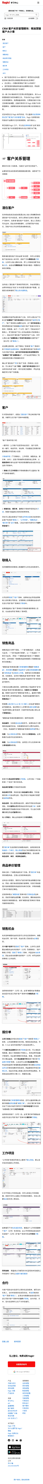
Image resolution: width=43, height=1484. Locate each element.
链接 (10, 597)
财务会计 (25, 1403)
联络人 (5, 51)
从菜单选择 (13, 742)
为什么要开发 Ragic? (15, 1428)
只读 (33, 806)
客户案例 (11, 1408)
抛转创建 (12, 1103)
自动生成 (18, 723)
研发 (24, 1413)
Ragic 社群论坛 (13, 1433)
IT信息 (24, 1411)
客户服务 (25, 1406)
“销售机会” (34, 520)
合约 (4, 73)
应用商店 (27, 125)
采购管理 (25, 1388)
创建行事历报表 (21, 1274)
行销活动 (25, 1401)
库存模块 (9, 670)
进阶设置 (32, 707)
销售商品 (5, 54)
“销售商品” (16, 894)
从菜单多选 (13, 734)
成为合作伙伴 (12, 1411)
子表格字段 (6, 456)
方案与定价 (12, 1383)
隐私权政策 (25, 1480)
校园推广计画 (12, 1413)
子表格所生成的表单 (11, 349)
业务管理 (25, 1383)
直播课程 (11, 1406)
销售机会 (5, 62)
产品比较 (11, 1393)
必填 (35, 938)
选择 (32, 1293)
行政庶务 (25, 1408)
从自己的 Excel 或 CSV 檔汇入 (18, 704)
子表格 (22, 603)
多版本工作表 (18, 673)
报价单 (5, 66)
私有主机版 (12, 1386)
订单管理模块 (23, 667)
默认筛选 (18, 850)
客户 (4, 47)
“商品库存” (22, 670)
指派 (5, 1199)
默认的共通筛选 (21, 290)
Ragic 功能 (11, 1391)
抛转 (34, 320)
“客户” (32, 346)
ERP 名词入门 (12, 1418)
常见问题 (11, 1416)
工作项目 (5, 69)
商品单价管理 (7, 58)
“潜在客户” (24, 414)
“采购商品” (8, 673)
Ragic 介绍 (11, 1426)
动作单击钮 (26, 517)
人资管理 (25, 1396)
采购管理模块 (34, 670)
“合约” (12, 523)
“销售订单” (21, 1103)
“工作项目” (24, 520)
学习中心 (11, 1401)
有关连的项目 (17, 1228)
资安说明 (11, 1388)
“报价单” (5, 523)
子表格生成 (31, 894)
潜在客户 (5, 43)
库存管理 (25, 1386)
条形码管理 (26, 1393)
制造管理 (25, 1391)
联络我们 (11, 1436)
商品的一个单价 (8, 850)
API (9, 1403)
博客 (9, 1431)
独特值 (32, 729)
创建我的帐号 (21, 1364)
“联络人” (15, 341)
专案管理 (25, 1398)
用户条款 (17, 1480)
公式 (5, 265)
